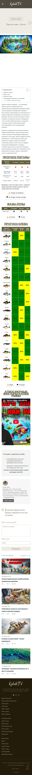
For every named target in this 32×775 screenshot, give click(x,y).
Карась (7, 266)
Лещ (6, 290)
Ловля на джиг (5, 746)
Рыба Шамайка (6, 751)
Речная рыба (5, 729)
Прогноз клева (16, 19)
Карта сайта (15, 768)
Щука (6, 357)
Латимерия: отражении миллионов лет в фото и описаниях (15, 670)
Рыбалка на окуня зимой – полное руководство (13, 640)
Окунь (6, 315)
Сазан (6, 332)
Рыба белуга (5, 703)
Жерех (7, 257)
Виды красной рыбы (7, 754)
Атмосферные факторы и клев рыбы (14, 98)
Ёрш (7, 373)
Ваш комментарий (9, 522)
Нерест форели (6, 714)
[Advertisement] (16, 73)
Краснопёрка (6, 282)
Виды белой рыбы (6, 698)
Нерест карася (6, 708)
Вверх (27, 769)
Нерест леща (5, 749)
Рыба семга (5, 734)
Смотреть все (24, 555)
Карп (6, 274)
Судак (6, 348)
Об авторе (16, 772)
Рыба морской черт (7, 726)
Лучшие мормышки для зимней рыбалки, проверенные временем (15, 580)
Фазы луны (7, 94)
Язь (7, 365)
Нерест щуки (5, 723)
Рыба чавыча (5, 738)
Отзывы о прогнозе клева (13, 100)
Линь (6, 299)
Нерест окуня (5, 721)
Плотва (7, 324)
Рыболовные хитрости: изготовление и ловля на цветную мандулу (15, 610)
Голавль (7, 241)
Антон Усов (6, 487)
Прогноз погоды (8, 92)
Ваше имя (5, 539)
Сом (7, 340)
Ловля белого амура (7, 731)
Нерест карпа (5, 711)
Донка (3, 741)
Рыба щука (5, 706)
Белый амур (6, 233)
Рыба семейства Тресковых (9, 701)
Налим (7, 307)
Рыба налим (5, 743)
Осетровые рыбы (6, 718)
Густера (7, 249)
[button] (27, 90)
